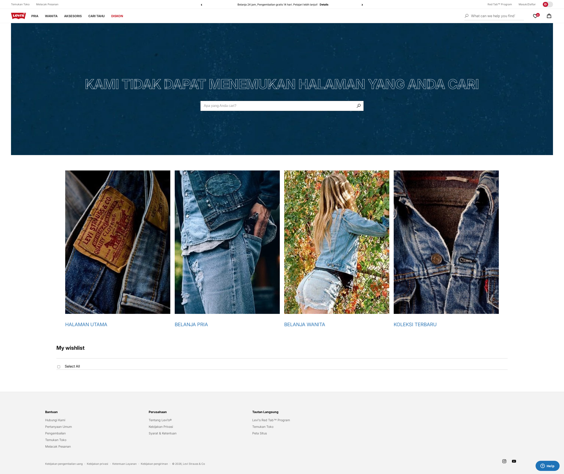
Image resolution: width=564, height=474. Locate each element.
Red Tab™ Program (500, 4)
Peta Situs (259, 433)
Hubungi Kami (55, 420)
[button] (549, 16)
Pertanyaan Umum (58, 426)
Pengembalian (55, 433)
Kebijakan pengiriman (154, 463)
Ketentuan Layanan (124, 463)
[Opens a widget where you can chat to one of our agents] (547, 466)
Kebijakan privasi (97, 463)
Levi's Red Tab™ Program (271, 420)
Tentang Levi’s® (160, 420)
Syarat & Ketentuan (162, 433)
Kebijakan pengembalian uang (64, 463)
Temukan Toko (20, 4)
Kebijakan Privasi (161, 426)
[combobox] (282, 106)
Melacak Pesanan (47, 4)
